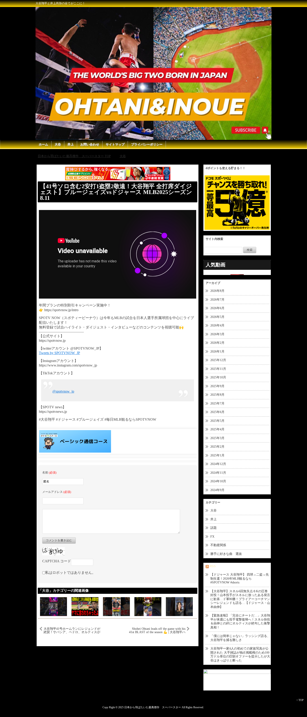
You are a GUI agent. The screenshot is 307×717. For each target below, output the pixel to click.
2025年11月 (218, 369)
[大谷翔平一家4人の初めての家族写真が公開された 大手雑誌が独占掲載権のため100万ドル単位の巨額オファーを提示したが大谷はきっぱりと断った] (179, 606)
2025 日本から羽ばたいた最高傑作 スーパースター (149, 707)
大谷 (58, 144)
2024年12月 (218, 464)
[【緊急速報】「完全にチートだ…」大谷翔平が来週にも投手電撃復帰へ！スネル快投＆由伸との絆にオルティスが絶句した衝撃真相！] (116, 606)
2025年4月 (217, 429)
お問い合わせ (89, 144)
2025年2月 (217, 446)
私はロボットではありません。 (70, 572)
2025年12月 (218, 360)
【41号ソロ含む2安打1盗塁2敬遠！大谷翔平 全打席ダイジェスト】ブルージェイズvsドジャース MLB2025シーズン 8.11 (116, 192)
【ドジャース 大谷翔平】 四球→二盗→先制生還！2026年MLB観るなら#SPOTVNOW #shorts (239, 578)
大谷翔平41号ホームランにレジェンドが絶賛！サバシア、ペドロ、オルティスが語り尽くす (72, 630)
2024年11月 (218, 472)
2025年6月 (217, 412)
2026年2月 (217, 342)
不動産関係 (218, 545)
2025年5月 (217, 420)
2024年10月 (218, 481)
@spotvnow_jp (63, 391)
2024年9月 (217, 490)
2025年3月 (217, 438)
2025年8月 (217, 394)
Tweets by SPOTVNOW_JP (59, 353)
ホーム (43, 144)
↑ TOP (300, 700)
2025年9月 (217, 386)
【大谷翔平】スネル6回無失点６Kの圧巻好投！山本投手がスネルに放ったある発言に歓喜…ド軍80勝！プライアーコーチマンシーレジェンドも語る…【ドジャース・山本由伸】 (240, 599)
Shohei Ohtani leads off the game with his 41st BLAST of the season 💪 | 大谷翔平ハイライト (157, 630)
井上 (70, 144)
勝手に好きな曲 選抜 (226, 554)
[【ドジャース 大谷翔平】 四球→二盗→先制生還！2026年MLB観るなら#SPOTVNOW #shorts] (53, 606)
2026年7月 (217, 299)
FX (212, 536)
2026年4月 (217, 325)
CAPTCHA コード (56, 561)
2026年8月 (217, 291)
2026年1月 (217, 351)
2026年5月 (217, 317)
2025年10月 (218, 377)
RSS (213, 566)
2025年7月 (217, 403)
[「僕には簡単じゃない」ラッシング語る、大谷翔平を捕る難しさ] (147, 606)
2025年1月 (217, 455)
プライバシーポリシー (146, 144)
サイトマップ (115, 144)
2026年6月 (217, 308)
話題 (215, 527)
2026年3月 (217, 334)
